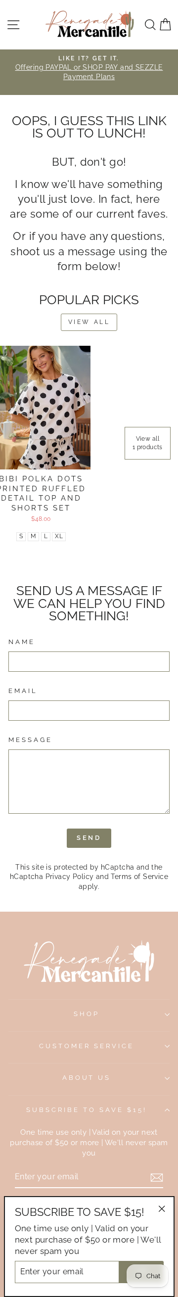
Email (23, 691)
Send (89, 837)
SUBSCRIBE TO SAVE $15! (86, 1109)
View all (89, 322)
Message (30, 739)
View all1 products (148, 443)
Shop (86, 1014)
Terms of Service (139, 876)
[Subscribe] (156, 1177)
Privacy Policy (69, 876)
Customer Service (86, 1046)
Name (21, 642)
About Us (86, 1077)
